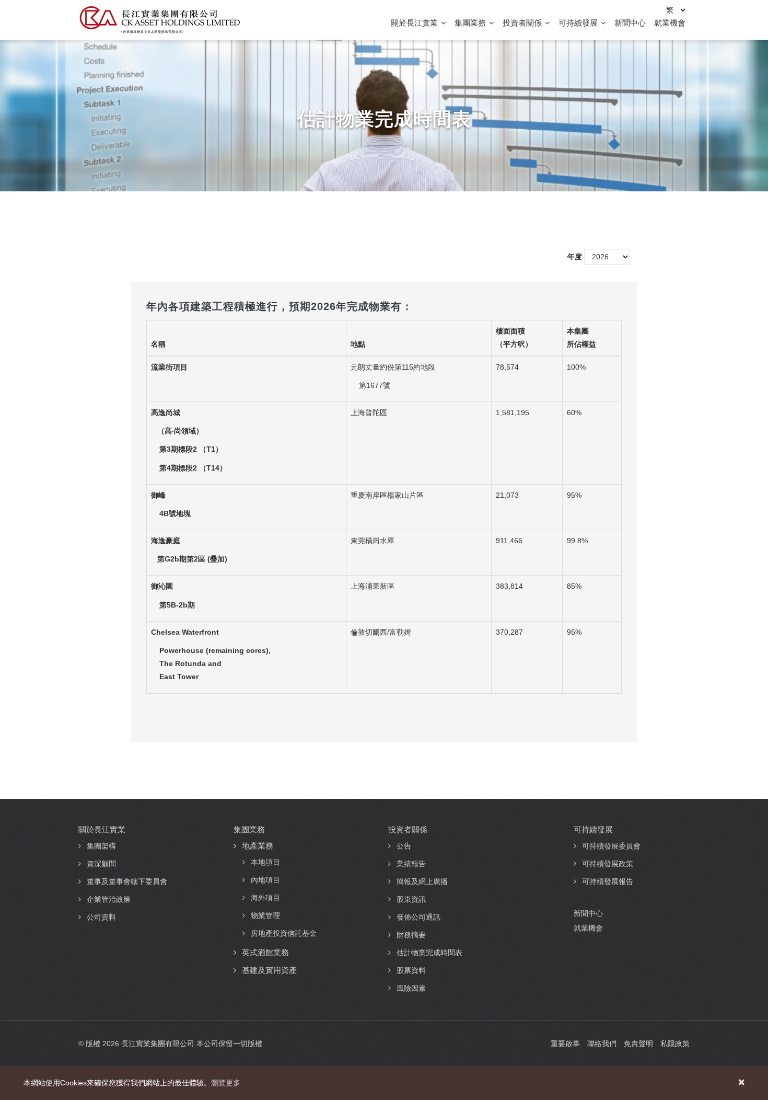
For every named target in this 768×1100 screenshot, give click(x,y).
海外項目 (265, 897)
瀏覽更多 (225, 1083)
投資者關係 (523, 22)
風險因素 (411, 988)
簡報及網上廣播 (422, 881)
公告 (404, 846)
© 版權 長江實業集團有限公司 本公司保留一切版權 (170, 1043)
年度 (574, 257)
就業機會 (669, 22)
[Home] (159, 20)
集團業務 (471, 22)
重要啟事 (565, 1043)
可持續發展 (579, 22)
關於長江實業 (415, 22)
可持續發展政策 (607, 864)
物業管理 (265, 915)
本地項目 (265, 862)
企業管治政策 (109, 899)
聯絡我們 (601, 1043)
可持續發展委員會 (611, 846)
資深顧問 (101, 864)
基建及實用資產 (269, 970)
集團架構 (101, 846)
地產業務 (257, 845)
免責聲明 (638, 1043)
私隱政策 (675, 1043)
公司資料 (101, 917)
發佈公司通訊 (418, 917)
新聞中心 (630, 22)
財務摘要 (411, 935)
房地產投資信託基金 (284, 933)
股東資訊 (411, 899)
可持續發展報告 (607, 881)
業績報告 (411, 864)
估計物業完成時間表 (429, 952)
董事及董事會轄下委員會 (127, 881)
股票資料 (411, 970)
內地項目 (265, 880)
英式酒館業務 (265, 952)
